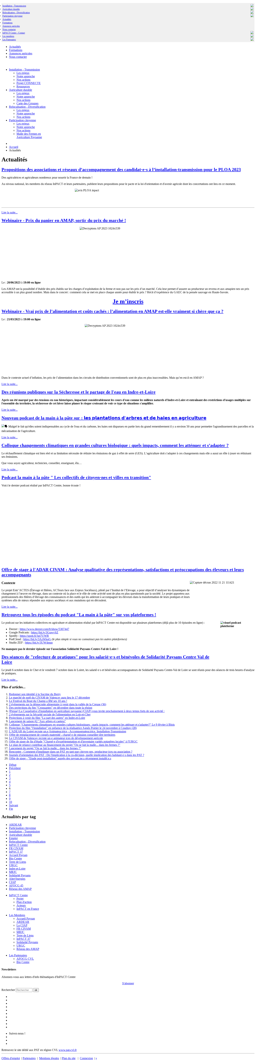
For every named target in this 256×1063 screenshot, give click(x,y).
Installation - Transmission (14, 6)
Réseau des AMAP (20, 888)
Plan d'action (24, 902)
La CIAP (21, 925)
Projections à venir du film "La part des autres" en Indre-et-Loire (47, 717)
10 (10, 802)
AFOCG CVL (25, 958)
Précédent (15, 768)
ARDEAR (15, 824)
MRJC (13, 872)
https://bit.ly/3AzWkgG (37, 639)
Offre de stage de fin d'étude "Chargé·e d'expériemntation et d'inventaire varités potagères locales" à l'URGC (73, 741)
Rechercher (8, 989)
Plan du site (69, 1058)
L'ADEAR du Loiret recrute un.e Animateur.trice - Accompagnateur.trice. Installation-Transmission (67, 731)
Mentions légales (49, 1058)
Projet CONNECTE (28, 83)
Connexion (86, 1058)
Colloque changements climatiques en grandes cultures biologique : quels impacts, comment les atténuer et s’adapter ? (115, 445)
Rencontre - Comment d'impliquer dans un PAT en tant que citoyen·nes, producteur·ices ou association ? (70, 751)
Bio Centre (15, 858)
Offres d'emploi (10, 1058)
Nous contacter (9, 29)
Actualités (6, 19)
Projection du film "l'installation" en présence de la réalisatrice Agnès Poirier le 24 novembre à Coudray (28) (73, 728)
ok (36, 990)
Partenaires (29, 1058)
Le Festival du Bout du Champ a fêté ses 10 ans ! (38, 701)
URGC (13, 865)
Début (12, 764)
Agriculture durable (11, 9)
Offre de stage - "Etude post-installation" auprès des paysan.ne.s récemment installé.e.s (60, 758)
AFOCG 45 (16, 885)
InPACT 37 (16, 851)
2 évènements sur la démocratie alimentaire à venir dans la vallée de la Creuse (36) (57, 704)
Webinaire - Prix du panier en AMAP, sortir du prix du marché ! (63, 220)
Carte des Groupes (27, 103)
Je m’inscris (128, 301)
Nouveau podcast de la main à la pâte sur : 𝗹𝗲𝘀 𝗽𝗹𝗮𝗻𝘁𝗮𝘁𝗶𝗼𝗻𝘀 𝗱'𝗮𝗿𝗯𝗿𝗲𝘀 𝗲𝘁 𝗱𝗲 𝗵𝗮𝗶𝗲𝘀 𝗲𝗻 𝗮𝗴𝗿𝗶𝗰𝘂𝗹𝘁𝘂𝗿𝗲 (103, 417)
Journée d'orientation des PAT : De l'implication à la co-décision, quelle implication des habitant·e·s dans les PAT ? (76, 755)
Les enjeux (22, 73)
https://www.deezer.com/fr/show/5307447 (44, 629)
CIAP (12, 882)
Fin (11, 808)
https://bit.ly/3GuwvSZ (44, 632)
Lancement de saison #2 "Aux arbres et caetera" (37, 721)
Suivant (13, 805)
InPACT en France (27, 908)
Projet (19, 898)
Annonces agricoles (11, 26)
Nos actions (23, 79)
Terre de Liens (17, 861)
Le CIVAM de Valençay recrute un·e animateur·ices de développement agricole (56, 738)
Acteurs (21, 905)
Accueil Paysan (18, 855)
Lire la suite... (9, 212)
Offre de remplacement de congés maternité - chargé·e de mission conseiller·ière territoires (62, 734)
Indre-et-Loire (17, 868)
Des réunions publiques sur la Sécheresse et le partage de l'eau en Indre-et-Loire (78, 392)
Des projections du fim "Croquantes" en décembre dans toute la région (50, 707)
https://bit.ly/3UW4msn (39, 642)
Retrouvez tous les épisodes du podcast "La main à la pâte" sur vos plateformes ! (78, 614)
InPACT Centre (18, 845)
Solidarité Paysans (20, 875)
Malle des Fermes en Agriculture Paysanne (29, 135)
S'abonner (128, 983)
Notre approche (25, 76)
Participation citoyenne (12, 16)
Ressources (23, 86)
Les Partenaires (18, 955)
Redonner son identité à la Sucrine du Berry (35, 694)
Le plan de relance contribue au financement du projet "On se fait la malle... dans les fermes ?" (64, 744)
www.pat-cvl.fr (68, 1050)
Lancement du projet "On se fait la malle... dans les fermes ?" (45, 748)
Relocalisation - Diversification (16, 12)
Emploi (13, 838)
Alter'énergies (17, 878)
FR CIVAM (16, 848)
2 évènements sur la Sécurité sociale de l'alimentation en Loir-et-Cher (50, 714)
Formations (7, 22)
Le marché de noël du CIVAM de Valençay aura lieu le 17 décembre (49, 697)
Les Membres (17, 915)
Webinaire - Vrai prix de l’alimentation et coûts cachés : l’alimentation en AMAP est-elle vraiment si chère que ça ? (112, 311)
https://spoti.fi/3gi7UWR (34, 635)
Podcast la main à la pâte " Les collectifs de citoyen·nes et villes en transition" (76, 477)
